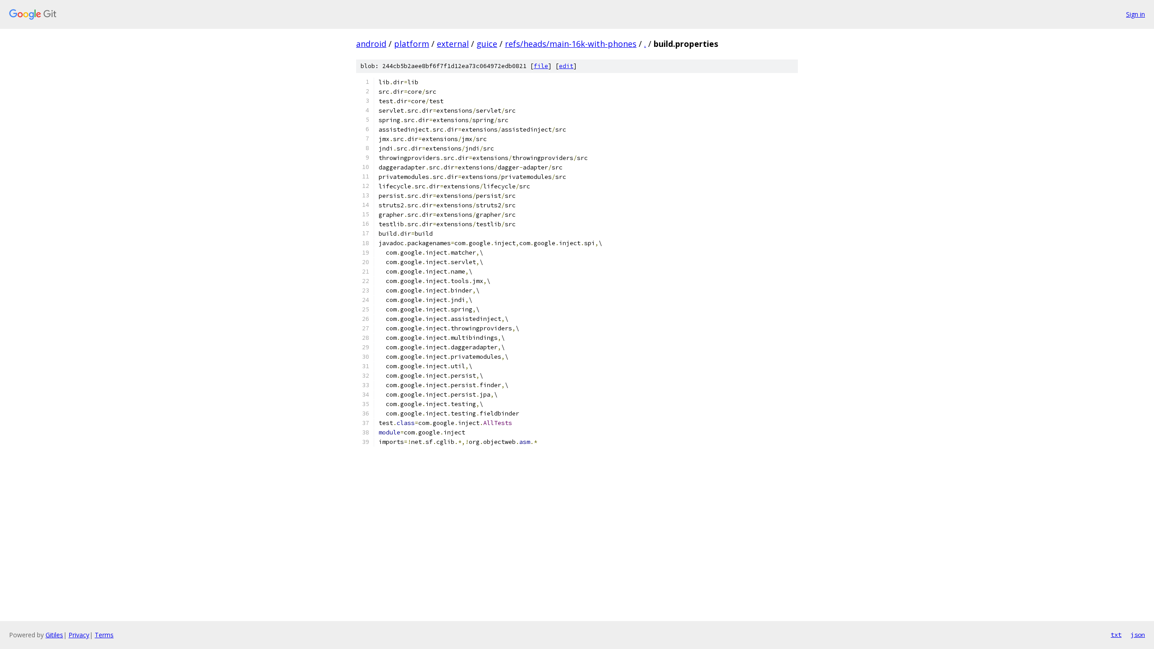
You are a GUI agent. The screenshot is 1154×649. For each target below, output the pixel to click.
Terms (104, 635)
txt (1116, 635)
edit (566, 66)
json (1138, 635)
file (541, 66)
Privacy (79, 635)
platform (411, 43)
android (371, 43)
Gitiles (54, 635)
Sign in (1135, 14)
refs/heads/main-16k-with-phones (571, 43)
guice (486, 43)
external (453, 43)
